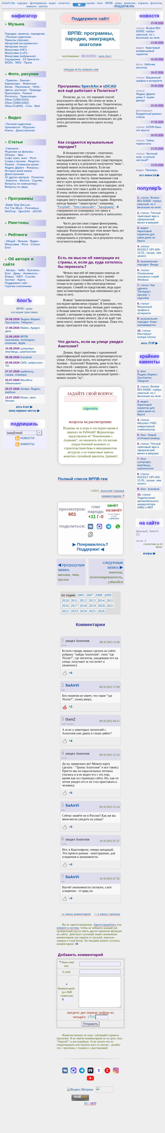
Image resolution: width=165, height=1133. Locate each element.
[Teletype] (99, 1070)
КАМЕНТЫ (27, 444)
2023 (74, 611)
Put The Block (13, 208)
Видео (14, 117)
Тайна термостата (145, 142)
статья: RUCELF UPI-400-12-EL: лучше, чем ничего (149, 251)
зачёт (112, 505)
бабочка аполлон (145, 66)
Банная (25, 80)
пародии (22, 3)
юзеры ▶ (149, 553)
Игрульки (29, 127)
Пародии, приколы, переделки (25, 33)
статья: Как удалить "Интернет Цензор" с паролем (146, 292)
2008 (98, 595)
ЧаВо (21, 270)
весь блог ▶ (24, 406)
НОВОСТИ (27, 438)
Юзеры (9, 276)
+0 (70, 673)
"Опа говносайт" (84, 207)
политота (63, 3)
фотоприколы (38, 3)
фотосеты (156, 3)
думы (118, 3)
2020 (101, 606)
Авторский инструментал (21, 43)
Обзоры (10, 154)
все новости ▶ (149, 175)
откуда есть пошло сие (81, 69)
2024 (83, 611)
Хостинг (10, 279)
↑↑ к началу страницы (107, 914)
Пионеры (151, 170)
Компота (11, 180)
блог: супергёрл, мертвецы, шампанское (145, 463)
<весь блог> (105, 56)
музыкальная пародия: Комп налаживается (147, 322)
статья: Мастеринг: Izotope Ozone (146, 334)
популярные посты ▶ (24, 410)
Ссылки (30, 276)
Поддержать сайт (16, 283)
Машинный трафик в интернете (149, 79)
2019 (92, 606)
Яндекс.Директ (14, 167)
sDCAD (37, 211)
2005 (80, 595)
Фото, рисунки (23, 73)
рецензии (129, 3)
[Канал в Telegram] (82, 1070)
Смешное (12, 148)
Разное (27, 93)
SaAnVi (72, 685)
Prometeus (32, 208)
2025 (92, 611)
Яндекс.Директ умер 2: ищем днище (145, 97)
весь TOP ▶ (149, 343)
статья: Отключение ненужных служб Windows (148, 274)
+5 (70, 706)
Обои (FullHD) (14, 106)
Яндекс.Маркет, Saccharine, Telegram (23, 321)
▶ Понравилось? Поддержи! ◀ (90, 546)
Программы (20, 198)
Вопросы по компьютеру (21, 183)
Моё (37, 106)
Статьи (15, 142)
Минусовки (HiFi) (16, 49)
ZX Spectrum (31, 59)
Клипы (9, 130)
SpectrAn (24, 211)
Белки (9, 86)
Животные (29, 83)
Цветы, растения (16, 89)
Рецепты (33, 161)
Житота (24, 180)
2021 (110, 606)
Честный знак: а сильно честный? (146, 157)
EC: (90, 1103)
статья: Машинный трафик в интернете (144, 308)
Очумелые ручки (28, 164)
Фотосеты (11, 96)
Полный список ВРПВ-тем (83, 479)
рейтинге (114, 518)
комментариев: (113, 496)
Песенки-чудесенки (18, 36)
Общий (10, 241)
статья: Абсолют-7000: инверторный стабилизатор (147, 424)
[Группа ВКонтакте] (65, 1070)
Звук (20, 154)
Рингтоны (18, 222)
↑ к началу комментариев (76, 914)
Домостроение (25, 130)
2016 (65, 606)
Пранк (28, 62)
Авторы (10, 270)
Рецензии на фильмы (19, 151)
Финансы (33, 167)
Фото (33, 158)
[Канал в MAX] (73, 1070)
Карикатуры (12, 83)
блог (100, 3)
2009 (107, 595)
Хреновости (12, 127)
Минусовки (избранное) (20, 56)
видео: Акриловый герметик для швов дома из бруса (146, 234)
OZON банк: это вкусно (149, 128)
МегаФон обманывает (18, 381)
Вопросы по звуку (16, 186)
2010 (65, 600)
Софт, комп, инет (16, 158)
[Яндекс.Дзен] (107, 1070)
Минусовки (12, 244)
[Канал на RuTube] (90, 1070)
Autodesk (26, 357)
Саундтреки (12, 59)
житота (43, 6)
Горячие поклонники (18, 286)
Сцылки (37, 180)
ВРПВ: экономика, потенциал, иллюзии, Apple (20, 340)
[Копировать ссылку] (90, 534)
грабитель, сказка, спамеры (19, 373)
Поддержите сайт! (90, 18)
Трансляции (28, 96)
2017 (74, 606)
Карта (21, 279)
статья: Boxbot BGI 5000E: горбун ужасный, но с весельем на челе (149, 202)
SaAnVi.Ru (8, 3)
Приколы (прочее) (17, 40)
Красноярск (12, 93)
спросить (90, 408)
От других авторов (17, 177)
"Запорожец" (106, 207)
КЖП (20, 276)
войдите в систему (68, 927)
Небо (36, 86)
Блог (8, 247)
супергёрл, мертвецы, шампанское (20, 350)
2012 (83, 600)
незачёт (114, 510)
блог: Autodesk (149, 489)
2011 (74, 600)
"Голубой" (64, 207)
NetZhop (10, 211)
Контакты (33, 270)
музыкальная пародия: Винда (147, 263)
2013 (92, 600)
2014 (101, 600)
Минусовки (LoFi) (16, 52)
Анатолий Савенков (112, 490)
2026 (101, 611)
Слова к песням (15, 161)
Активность (30, 273)
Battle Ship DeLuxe (18, 204)
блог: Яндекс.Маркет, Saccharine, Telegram (147, 376)
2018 (83, 606)
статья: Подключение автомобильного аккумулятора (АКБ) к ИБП (148, 501)
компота (31, 6)
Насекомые (22, 86)
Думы (17, 273)
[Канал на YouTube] (90, 1078)
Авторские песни (16, 46)
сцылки (90, 3)
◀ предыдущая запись (71, 571)
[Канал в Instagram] (116, 1070)
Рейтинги (17, 234)
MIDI (18, 62)
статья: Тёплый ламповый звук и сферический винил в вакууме (149, 217)
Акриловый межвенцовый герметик (148, 51)
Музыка (16, 24)
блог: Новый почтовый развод (148, 436)
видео (52, 3)
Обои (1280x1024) (17, 99)
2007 (89, 595)
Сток (29, 106)
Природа (35, 89)
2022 (65, 611)
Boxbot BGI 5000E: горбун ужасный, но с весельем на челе (148, 32)
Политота (37, 177)
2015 (110, 600)
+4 (70, 740)
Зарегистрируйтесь (105, 924)
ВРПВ (109, 3)
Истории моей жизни (18, 170)
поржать (143, 3)
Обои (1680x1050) (17, 102)
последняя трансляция (24, 312)
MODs (9, 62)
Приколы (11, 80)
